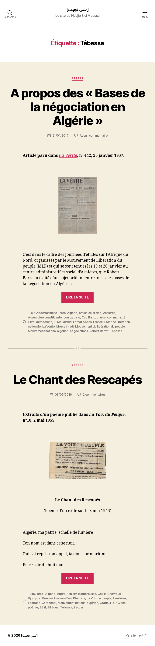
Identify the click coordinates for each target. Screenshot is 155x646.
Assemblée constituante (45, 317)
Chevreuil (114, 594)
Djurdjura (34, 598)
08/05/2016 (63, 394)
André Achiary (67, 594)
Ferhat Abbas (82, 322)
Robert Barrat (98, 331)
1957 (31, 313)
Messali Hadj (65, 326)
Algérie (72, 313)
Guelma (47, 598)
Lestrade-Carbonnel (42, 603)
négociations (79, 331)
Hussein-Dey (63, 598)
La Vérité (48, 326)
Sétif (43, 607)
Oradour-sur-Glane (113, 603)
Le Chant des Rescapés (77, 379)
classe (101, 317)
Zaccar (78, 607)
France (98, 322)
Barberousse (87, 594)
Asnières (109, 313)
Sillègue (53, 607)
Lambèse (119, 598)
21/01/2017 (61, 135)
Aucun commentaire (94, 135)
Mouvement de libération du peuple (100, 326)
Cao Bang (88, 317)
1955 (39, 594)
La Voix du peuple (99, 598)
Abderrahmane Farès (50, 313)
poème (33, 607)
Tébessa (116, 331)
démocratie (44, 322)
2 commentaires (94, 394)
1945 (31, 594)
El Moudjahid (63, 322)
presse (77, 78)
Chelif (102, 594)
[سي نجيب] (77, 9)
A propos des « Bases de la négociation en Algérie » (77, 107)
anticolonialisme (90, 313)
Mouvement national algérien (48, 331)
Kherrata (79, 598)
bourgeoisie (72, 317)
